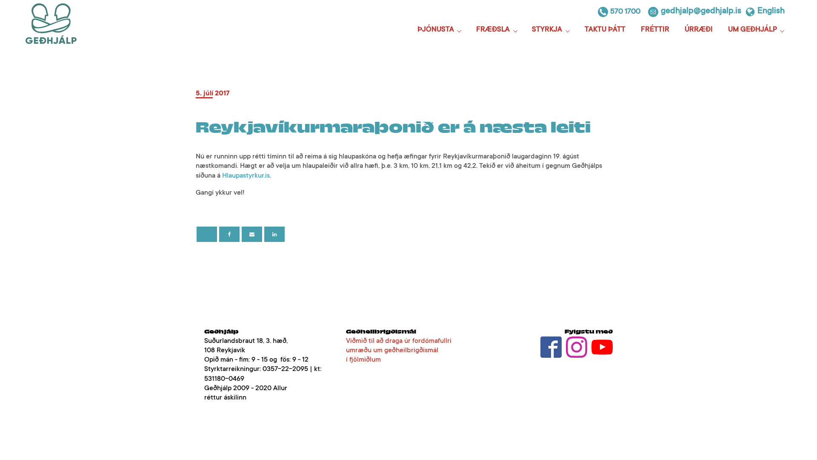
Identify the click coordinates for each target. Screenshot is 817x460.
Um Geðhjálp (752, 30)
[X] (207, 234)
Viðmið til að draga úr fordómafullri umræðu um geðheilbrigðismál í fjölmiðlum (398, 350)
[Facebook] (229, 234)
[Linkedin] (274, 234)
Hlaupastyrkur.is (246, 176)
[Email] (252, 234)
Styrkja (547, 30)
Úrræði (699, 30)
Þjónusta (435, 30)
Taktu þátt (605, 30)
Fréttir (655, 30)
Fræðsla (493, 30)
